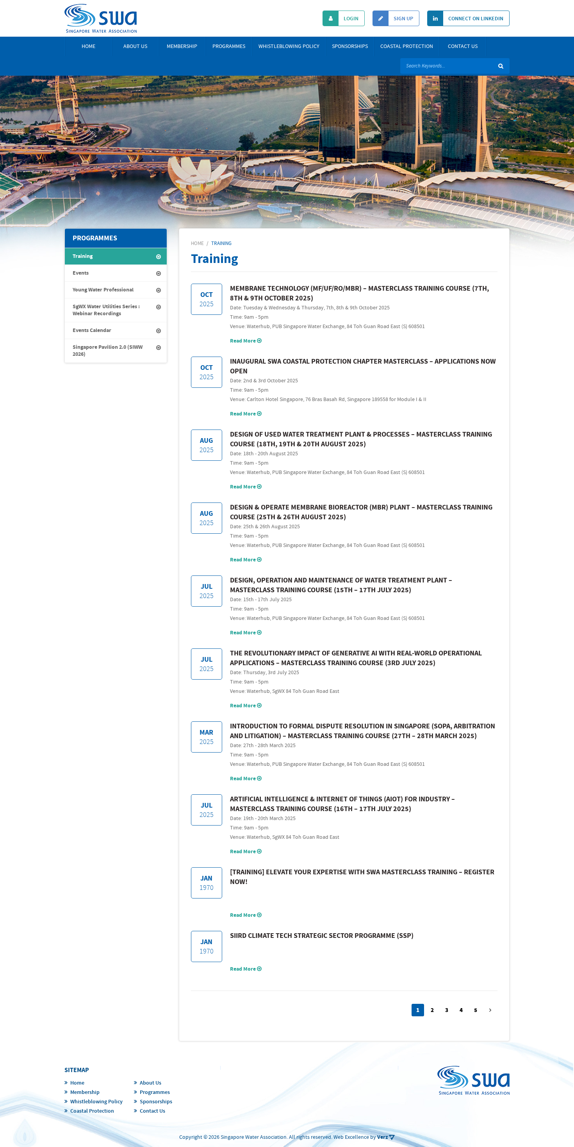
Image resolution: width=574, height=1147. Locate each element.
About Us (135, 46)
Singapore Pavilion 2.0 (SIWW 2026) (108, 350)
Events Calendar (92, 330)
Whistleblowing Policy (288, 46)
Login (350, 18)
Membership (182, 46)
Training (83, 256)
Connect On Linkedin (475, 18)
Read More (243, 341)
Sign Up (402, 18)
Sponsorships (350, 46)
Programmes (228, 46)
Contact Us (463, 46)
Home (88, 46)
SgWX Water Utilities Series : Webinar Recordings (106, 310)
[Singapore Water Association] (100, 18)
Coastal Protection (406, 46)
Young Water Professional (103, 290)
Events (81, 273)
